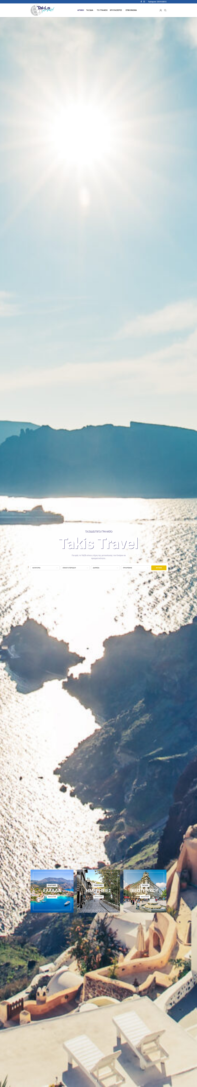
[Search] (165, 10)
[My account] (160, 10)
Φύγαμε (159, 568)
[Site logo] (42, 10)
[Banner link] (52, 891)
